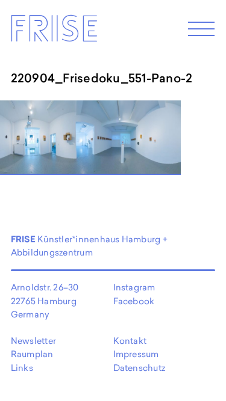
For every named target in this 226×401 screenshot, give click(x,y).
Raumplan (32, 354)
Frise (53, 32)
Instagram (134, 287)
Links (22, 367)
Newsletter (33, 340)
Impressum (136, 354)
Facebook (134, 301)
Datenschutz (139, 367)
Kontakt (130, 340)
